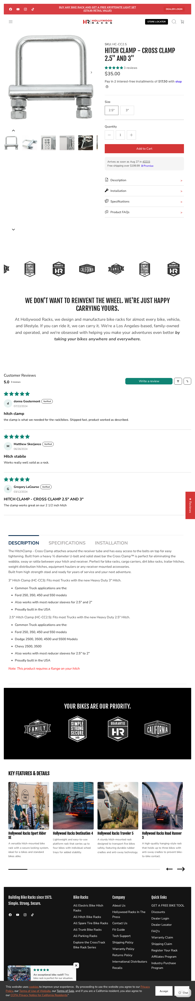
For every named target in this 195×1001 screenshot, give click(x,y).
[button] (114, 68)
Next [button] (181, 869)
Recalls (117, 968)
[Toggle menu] (12, 21)
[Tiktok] (33, 9)
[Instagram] (25, 9)
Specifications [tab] (67, 543)
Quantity (111, 127)
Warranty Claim (162, 937)
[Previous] (13, 229)
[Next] (91, 72)
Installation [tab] (111, 543)
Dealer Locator (161, 925)
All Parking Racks (85, 936)
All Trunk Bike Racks (87, 930)
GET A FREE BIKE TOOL (167, 905)
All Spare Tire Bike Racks (90, 923)
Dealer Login (174, 9)
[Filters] (178, 381)
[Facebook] (10, 9)
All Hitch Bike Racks (87, 917)
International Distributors (129, 962)
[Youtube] (18, 9)
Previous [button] (169, 869)
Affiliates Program (164, 957)
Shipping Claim (161, 944)
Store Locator (156, 21)
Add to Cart (144, 149)
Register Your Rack (164, 950)
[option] (51, 76)
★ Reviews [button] (190, 505)
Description (23, 543)
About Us (118, 905)
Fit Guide (118, 930)
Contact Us (119, 923)
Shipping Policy (122, 942)
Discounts (158, 912)
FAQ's (155, 931)
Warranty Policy (123, 949)
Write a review (149, 381)
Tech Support (121, 936)
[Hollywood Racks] (97, 22)
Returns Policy (122, 955)
